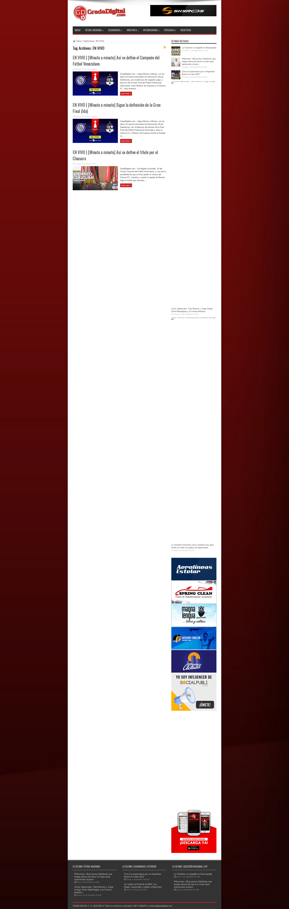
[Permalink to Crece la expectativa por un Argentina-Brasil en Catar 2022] (175, 78)
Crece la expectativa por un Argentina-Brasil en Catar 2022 (143, 875)
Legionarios (115, 30)
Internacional (151, 30)
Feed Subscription (165, 47)
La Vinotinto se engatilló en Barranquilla (199, 48)
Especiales (170, 30)
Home (79, 41)
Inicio (78, 30)
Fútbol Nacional (94, 30)
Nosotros (186, 30)
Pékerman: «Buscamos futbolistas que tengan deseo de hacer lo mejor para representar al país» (199, 61)
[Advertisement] (193, 759)
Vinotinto (133, 30)
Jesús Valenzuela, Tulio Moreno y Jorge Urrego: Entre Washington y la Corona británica (93, 890)
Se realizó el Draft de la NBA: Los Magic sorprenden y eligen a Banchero (143, 885)
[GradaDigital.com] (100, 18)
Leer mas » (126, 93)
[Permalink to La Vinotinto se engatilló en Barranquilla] (175, 55)
